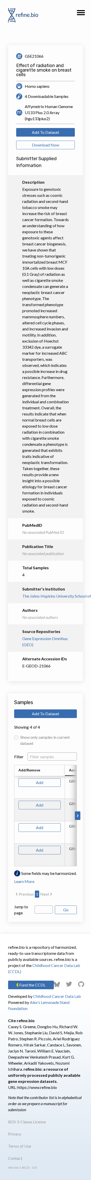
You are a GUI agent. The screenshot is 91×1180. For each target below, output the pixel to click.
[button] (81, 14)
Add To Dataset (45, 132)
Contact (15, 1158)
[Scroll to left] (13, 815)
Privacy (14, 1133)
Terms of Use (19, 1146)
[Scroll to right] (77, 815)
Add (39, 782)
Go (66, 909)
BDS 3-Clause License (27, 1121)
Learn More (24, 881)
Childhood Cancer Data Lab (57, 996)
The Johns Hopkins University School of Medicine (45, 596)
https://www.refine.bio (37, 1087)
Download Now (45, 144)
